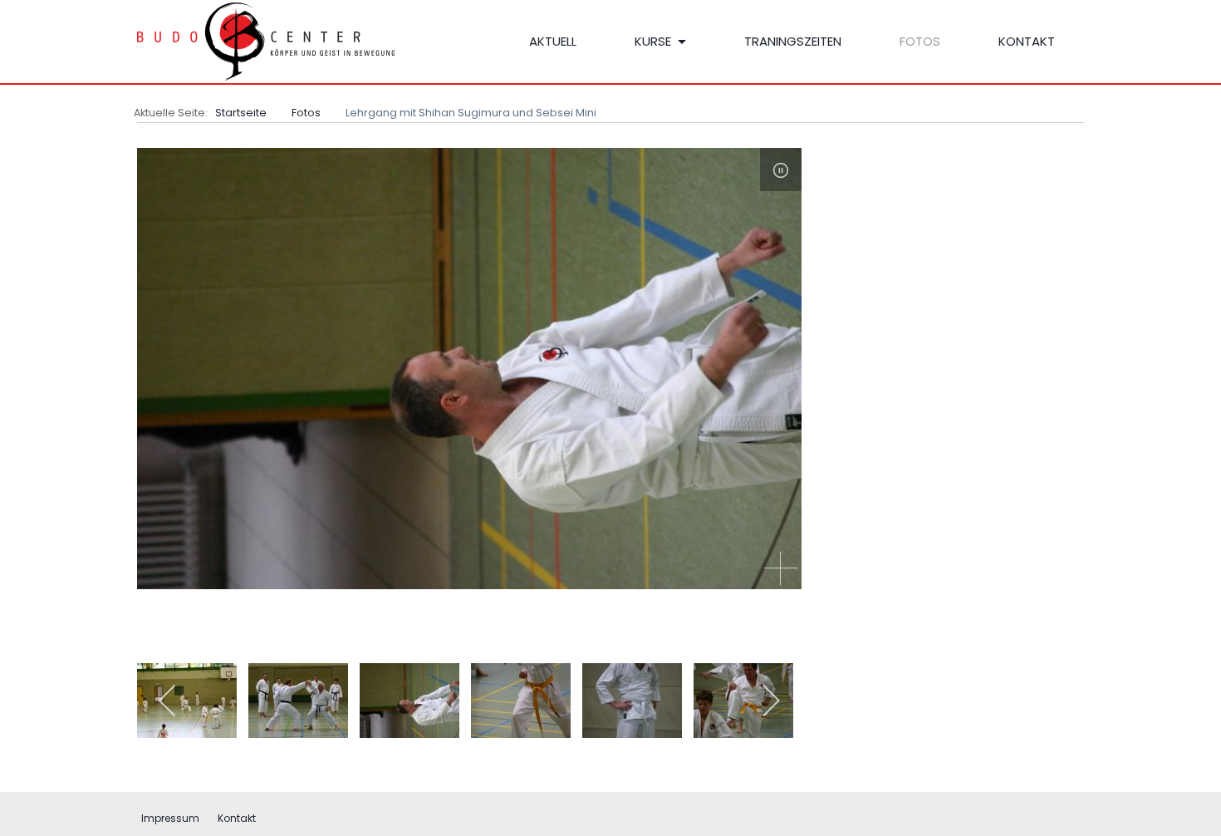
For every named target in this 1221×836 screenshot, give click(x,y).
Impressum (170, 818)
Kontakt (237, 818)
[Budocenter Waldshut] (286, 41)
